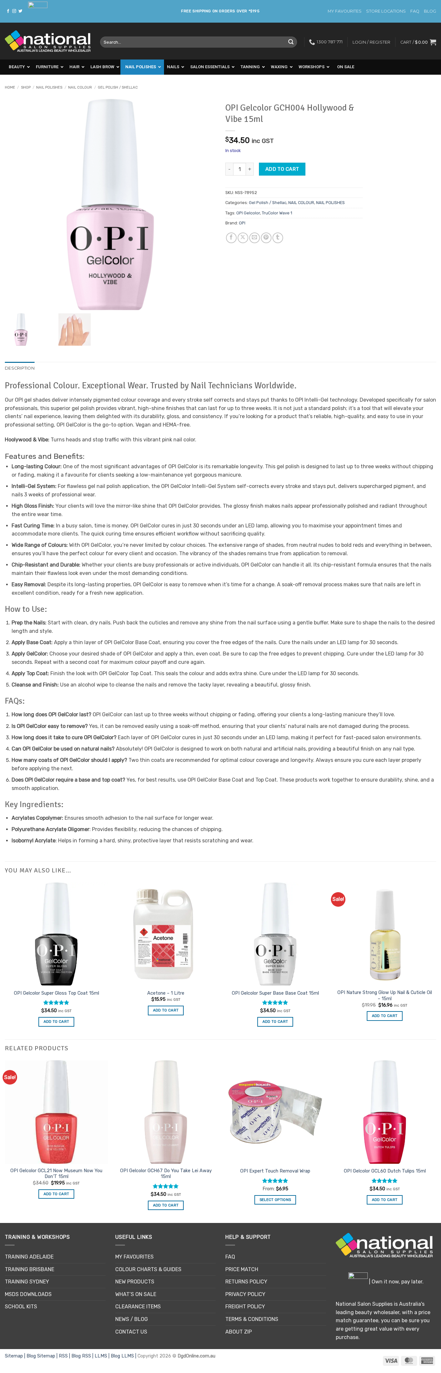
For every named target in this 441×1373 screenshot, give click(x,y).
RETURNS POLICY (246, 1282)
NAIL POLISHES (49, 87)
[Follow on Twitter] (20, 11)
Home (10, 87)
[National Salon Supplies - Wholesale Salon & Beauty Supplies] (47, 41)
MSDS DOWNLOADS (28, 1294)
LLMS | (103, 1356)
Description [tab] (20, 368)
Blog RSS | (83, 1356)
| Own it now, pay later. (396, 1282)
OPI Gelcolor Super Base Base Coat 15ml (275, 993)
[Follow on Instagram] (14, 11)
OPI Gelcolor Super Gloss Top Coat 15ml (56, 993)
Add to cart (282, 169)
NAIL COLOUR (80, 87)
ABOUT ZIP (238, 1332)
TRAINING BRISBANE (29, 1269)
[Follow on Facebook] (8, 11)
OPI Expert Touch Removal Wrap (275, 1171)
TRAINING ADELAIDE (29, 1257)
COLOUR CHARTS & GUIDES (148, 1269)
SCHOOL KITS (21, 1306)
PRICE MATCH (241, 1269)
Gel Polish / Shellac (118, 87)
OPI (242, 223)
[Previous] (5, 1141)
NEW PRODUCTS (134, 1282)
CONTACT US (131, 1332)
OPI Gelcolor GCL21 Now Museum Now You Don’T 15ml (56, 1174)
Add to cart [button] (56, 1021)
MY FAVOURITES (345, 11)
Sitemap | (15, 1356)
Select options (275, 1199)
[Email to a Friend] (254, 237)
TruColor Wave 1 (277, 213)
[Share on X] (243, 237)
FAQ (414, 11)
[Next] (436, 1141)
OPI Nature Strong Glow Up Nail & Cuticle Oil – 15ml (384, 995)
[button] (418, 42)
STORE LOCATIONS (386, 11)
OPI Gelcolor (248, 213)
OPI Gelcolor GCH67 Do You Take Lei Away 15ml (166, 1174)
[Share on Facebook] (231, 237)
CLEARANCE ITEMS (138, 1306)
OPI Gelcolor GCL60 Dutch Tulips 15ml (385, 1171)
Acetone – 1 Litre (165, 993)
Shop (26, 87)
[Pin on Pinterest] (266, 237)
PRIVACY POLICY (245, 1294)
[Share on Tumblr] (277, 237)
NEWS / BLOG (131, 1319)
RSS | (65, 1356)
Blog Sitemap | (42, 1356)
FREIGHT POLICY (245, 1306)
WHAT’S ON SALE (135, 1294)
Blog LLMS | (124, 1356)
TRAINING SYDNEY (27, 1282)
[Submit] (291, 42)
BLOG (430, 11)
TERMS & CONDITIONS (251, 1319)
